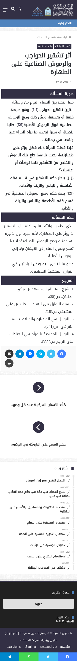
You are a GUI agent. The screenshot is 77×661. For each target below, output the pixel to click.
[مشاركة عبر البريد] (9, 354)
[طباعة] (9, 363)
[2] (20, 124)
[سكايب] (40, 354)
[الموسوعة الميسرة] (52, 9)
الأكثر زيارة (65, 23)
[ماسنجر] (30, 354)
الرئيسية (63, 37)
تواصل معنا (14, 647)
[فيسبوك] (61, 354)
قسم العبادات (46, 37)
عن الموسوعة (48, 647)
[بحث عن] (13, 11)
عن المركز (30, 647)
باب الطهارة (45, 46)
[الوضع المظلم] (20, 11)
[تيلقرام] (19, 354)
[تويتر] (51, 354)
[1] (35, 109)
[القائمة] (5, 11)
